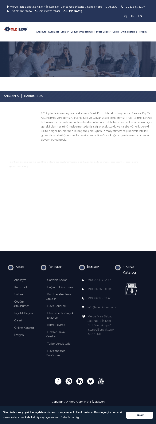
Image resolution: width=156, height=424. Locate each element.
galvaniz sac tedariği (19, 166)
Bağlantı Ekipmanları (60, 287)
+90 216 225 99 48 (99, 298)
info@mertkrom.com (102, 307)
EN (140, 16)
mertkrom (14, 162)
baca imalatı (132, 162)
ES (147, 16)
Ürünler (65, 31)
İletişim (143, 31)
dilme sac (45, 162)
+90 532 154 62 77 (99, 280)
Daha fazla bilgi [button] (69, 417)
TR (132, 16)
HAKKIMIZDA (33, 96)
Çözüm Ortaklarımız (82, 31)
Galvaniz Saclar (57, 280)
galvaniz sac (26, 162)
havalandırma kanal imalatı (96, 162)
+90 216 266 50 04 (99, 289)
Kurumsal (53, 31)
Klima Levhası (56, 325)
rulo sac (36, 162)
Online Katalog (129, 31)
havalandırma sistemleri (71, 162)
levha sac (54, 162)
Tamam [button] (139, 415)
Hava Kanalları (56, 306)
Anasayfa (41, 31)
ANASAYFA (11, 96)
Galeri (115, 31)
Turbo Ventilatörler (59, 343)
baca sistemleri (118, 162)
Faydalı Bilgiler (103, 31)
